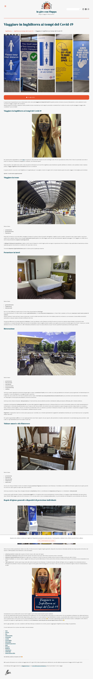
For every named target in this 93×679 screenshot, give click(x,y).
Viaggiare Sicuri (25, 665)
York (23, 159)
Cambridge (8, 651)
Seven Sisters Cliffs (10, 653)
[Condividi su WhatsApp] (88, 9)
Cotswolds (8, 637)
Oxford (7, 632)
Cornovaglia (8, 640)
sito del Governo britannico (39, 665)
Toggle (6, 5)
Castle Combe (8, 635)
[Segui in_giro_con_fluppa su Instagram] (83, 9)
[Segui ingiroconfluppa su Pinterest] (86, 9)
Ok (39, 540)
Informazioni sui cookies (48, 540)
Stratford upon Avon (10, 643)
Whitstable (8, 642)
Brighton (7, 648)
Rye (6, 634)
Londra (7, 638)
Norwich (7, 646)
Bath (6, 645)
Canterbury (8, 650)
